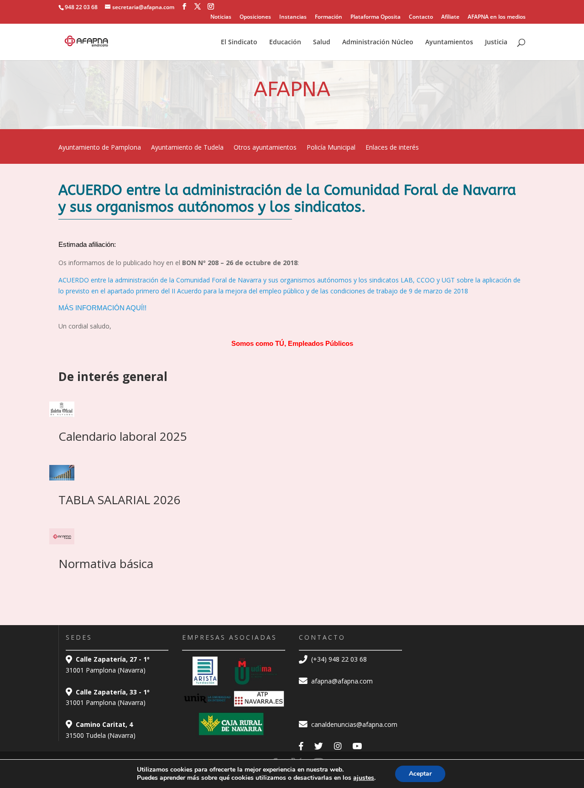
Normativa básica (105, 563)
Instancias (293, 17)
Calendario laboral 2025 (122, 436)
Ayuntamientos (449, 42)
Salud (321, 42)
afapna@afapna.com (341, 681)
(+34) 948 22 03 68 (338, 659)
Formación (328, 17)
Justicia (496, 42)
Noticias (220, 17)
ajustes (363, 778)
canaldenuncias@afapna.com (353, 724)
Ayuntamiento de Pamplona (99, 147)
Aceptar (420, 773)
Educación (285, 42)
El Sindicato (239, 42)
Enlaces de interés (392, 147)
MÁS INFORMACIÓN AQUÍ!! (102, 308)
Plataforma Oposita (375, 17)
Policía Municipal (331, 147)
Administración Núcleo (377, 42)
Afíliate (450, 17)
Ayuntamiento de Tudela (187, 147)
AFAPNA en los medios (497, 17)
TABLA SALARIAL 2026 (119, 499)
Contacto (421, 17)
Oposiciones (255, 17)
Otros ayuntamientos (265, 147)
